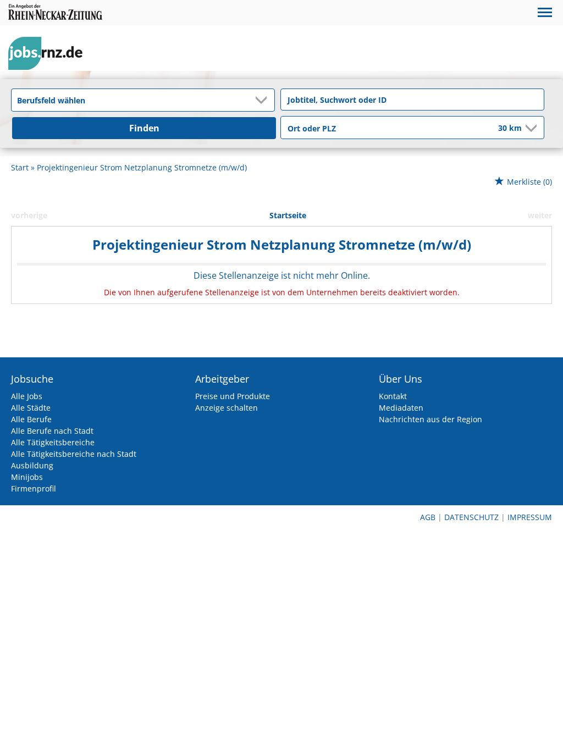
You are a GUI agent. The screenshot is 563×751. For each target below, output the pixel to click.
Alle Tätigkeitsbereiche (53, 442)
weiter (540, 215)
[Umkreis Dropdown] (530, 128)
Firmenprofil (33, 488)
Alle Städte (31, 407)
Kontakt (393, 396)
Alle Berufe (31, 419)
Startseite (287, 215)
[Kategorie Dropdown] (263, 100)
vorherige (29, 215)
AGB (427, 517)
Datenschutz (471, 517)
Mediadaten (401, 407)
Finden (144, 128)
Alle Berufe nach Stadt (52, 431)
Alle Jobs (26, 396)
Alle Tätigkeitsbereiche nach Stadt (73, 454)
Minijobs (27, 477)
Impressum (529, 517)
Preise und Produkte (232, 396)
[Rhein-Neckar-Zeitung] (49, 53)
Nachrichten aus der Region (430, 419)
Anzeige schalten (226, 407)
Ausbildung (32, 465)
